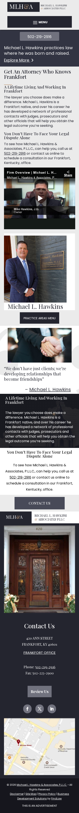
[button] (40, 22)
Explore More (17, 60)
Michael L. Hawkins (50, 389)
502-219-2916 (40, 36)
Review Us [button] (39, 691)
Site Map (30, 794)
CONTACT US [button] (39, 503)
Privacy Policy (47, 794)
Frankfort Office (39, 652)
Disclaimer (17, 794)
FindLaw (56, 798)
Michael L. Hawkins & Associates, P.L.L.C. (42, 785)
